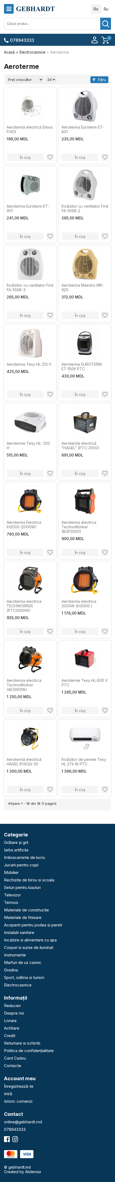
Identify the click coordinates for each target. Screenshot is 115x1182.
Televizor (12, 894)
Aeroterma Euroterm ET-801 (83, 129)
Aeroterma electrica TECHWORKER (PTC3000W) (24, 606)
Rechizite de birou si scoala (29, 879)
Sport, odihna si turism (24, 977)
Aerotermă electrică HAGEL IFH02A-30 (24, 761)
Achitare (11, 1028)
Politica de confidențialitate (29, 1050)
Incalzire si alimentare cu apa (30, 939)
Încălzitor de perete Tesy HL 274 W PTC (84, 761)
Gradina (11, 969)
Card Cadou (15, 1058)
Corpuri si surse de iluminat (28, 947)
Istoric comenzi (18, 1101)
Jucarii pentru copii (21, 864)
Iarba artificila (16, 849)
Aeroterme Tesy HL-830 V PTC (85, 682)
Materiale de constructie (26, 909)
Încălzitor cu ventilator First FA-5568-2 (85, 208)
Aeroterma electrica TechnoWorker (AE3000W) (24, 685)
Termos (11, 902)
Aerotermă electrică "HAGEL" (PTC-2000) (80, 445)
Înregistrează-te (18, 1086)
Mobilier (11, 872)
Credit (9, 1035)
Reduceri (12, 1005)
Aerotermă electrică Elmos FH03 (30, 129)
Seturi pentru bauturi (22, 887)
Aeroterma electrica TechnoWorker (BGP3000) (79, 527)
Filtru (101, 79)
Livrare (10, 1020)
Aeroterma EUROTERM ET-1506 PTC (82, 366)
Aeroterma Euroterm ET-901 (28, 208)
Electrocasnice (18, 985)
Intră (8, 1093)
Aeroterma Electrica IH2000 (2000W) (24, 524)
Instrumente (15, 954)
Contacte (12, 1065)
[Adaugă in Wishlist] (50, 157)
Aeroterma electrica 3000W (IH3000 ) (79, 603)
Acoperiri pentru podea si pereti (33, 924)
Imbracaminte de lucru (24, 857)
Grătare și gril (16, 842)
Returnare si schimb (22, 1043)
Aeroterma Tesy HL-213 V (29, 364)
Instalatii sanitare (19, 932)
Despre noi (14, 1013)
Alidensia (33, 1171)
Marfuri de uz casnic (22, 962)
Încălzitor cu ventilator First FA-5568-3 (30, 287)
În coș (25, 157)
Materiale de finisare (22, 917)
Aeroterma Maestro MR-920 (83, 287)
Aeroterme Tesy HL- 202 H (28, 445)
